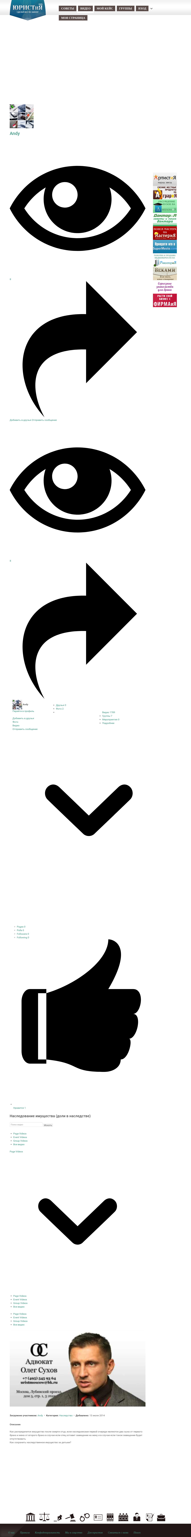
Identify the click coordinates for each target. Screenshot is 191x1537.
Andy (15, 133)
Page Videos (19, 1133)
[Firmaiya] (165, 300)
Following (23, 937)
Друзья (61, 705)
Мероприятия (110, 719)
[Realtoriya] (165, 259)
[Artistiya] (165, 179)
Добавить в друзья (21, 420)
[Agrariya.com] (165, 192)
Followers (23, 933)
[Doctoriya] (165, 219)
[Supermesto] (165, 246)
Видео (108, 712)
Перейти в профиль (23, 711)
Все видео (18, 1144)
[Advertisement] (95, 50)
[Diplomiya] (165, 206)
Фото (60, 708)
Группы (107, 715)
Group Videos (20, 1140)
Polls (20, 930)
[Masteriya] (165, 232)
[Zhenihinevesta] (165, 286)
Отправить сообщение (44, 420)
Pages (21, 926)
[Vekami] (165, 273)
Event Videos (20, 1137)
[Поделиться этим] (77, 416)
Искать (48, 1125)
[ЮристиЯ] (28, 12)
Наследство (66, 1415)
